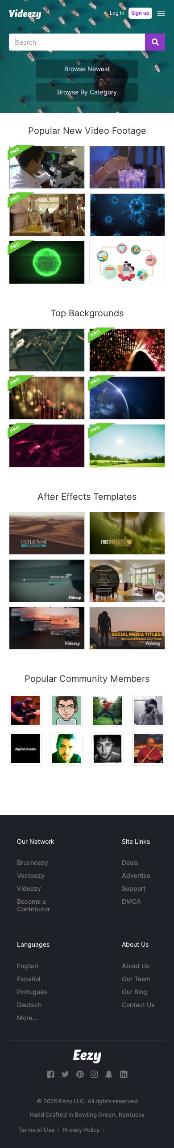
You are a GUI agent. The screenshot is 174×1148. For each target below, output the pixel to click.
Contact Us (138, 1004)
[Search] (155, 42)
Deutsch (29, 1004)
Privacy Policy (80, 1129)
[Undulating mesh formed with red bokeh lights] (127, 350)
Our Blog (134, 991)
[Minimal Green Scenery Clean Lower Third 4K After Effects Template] (127, 533)
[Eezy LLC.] (87, 1056)
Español (28, 978)
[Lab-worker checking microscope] (47, 167)
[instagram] (94, 1074)
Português (32, 991)
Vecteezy (31, 875)
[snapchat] (109, 1074)
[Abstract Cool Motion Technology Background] (47, 446)
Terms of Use (36, 1129)
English (27, 965)
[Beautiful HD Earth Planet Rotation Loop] (127, 398)
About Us (135, 965)
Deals (130, 862)
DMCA (131, 901)
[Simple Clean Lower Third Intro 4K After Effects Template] (47, 533)
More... (27, 1017)
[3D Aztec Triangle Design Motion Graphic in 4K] (47, 350)
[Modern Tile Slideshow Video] (47, 628)
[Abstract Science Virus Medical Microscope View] (47, 262)
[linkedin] (123, 1074)
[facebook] (50, 1074)
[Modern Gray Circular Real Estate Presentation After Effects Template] (127, 580)
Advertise (136, 875)
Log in (117, 13)
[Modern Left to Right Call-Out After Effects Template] (47, 580)
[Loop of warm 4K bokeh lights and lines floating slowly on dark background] (47, 398)
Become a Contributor (33, 905)
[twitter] (65, 1074)
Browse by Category (87, 92)
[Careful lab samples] (127, 167)
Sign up (140, 13)
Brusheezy (32, 862)
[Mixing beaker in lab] (47, 214)
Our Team (136, 978)
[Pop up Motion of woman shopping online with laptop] (127, 262)
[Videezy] (25, 14)
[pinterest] (79, 1074)
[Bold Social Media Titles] (127, 628)
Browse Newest (87, 68)
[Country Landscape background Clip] (127, 446)
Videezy (29, 888)
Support (133, 888)
